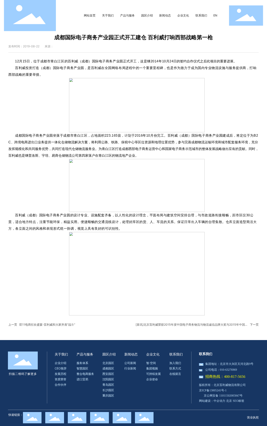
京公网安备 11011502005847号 (223, 395)
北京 (229, 400)
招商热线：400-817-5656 (225, 376)
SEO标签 (238, 400)
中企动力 (219, 400)
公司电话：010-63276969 (221, 369)
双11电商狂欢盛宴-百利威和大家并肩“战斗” (47, 324)
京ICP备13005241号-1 (213, 390)
